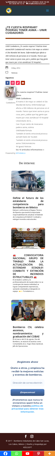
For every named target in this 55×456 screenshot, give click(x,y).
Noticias (14, 73)
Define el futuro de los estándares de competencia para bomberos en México (28, 202)
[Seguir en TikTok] (18, 83)
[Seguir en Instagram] (13, 83)
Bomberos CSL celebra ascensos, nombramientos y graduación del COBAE (28, 331)
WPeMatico (20, 153)
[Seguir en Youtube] (23, 83)
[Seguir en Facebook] (8, 83)
